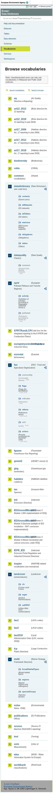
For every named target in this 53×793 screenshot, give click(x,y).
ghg (16, 468)
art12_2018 (20, 119)
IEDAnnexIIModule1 (22, 510)
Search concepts (38, 90)
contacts (26, 196)
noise (17, 705)
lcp (15, 648)
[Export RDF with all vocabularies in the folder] (45, 189)
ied (15, 500)
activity (25, 296)
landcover (19, 574)
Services (7, 54)
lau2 (16, 628)
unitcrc (25, 431)
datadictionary (22, 186)
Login (31, 6)
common (19, 176)
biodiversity (20, 161)
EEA (15, 2)
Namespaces (9, 59)
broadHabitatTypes (26, 669)
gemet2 (18, 461)
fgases (17, 450)
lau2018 (18, 635)
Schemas (8, 44)
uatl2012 (26, 605)
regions (25, 680)
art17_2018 (20, 150)
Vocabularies (10, 49)
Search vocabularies (17, 90)
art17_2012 (20, 140)
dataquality (20, 255)
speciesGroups (26, 692)
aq (15, 98)
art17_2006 (20, 129)
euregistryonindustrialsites (22, 344)
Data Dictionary (24, 18)
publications (21, 715)
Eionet (15, 18)
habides (18, 479)
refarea (25, 409)
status (25, 243)
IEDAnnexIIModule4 (22, 537)
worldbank (20, 765)
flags (24, 386)
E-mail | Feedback (11, 784)
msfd (17, 659)
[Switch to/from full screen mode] (35, 6)
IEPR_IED (19, 550)
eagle (24, 595)
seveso (18, 726)
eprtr (16, 283)
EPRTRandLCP (22, 330)
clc (23, 584)
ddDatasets (26, 205)
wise (16, 754)
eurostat (18, 354)
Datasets (7, 28)
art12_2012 (20, 108)
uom (16, 744)
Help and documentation (14, 23)
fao (16, 365)
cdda (17, 168)
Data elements (10, 39)
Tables (6, 34)
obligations (26, 234)
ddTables (26, 214)
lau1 (16, 620)
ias (15, 489)
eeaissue (26, 222)
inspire (18, 563)
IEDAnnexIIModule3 (22, 520)
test (16, 736)
